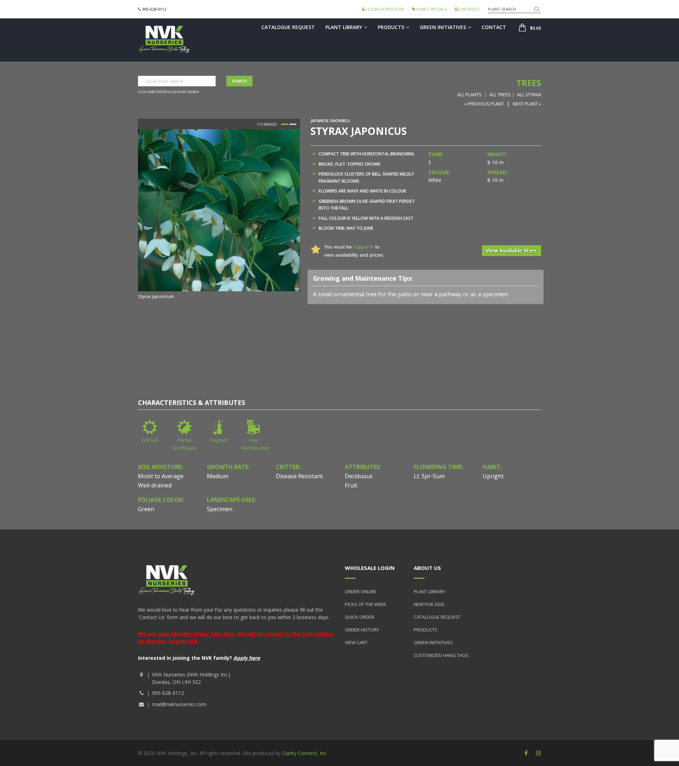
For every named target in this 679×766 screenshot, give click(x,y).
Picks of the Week (365, 604)
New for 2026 (429, 604)
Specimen (219, 509)
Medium (217, 476)
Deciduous (359, 476)
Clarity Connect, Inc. (304, 753)
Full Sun (149, 440)
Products (391, 27)
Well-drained (155, 485)
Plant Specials (431, 9)
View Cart (356, 642)
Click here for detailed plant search (168, 92)
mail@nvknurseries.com (179, 704)
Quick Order (359, 617)
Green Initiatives (443, 27)
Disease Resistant (299, 476)
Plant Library (343, 27)
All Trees (500, 94)
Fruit (351, 485)
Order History (362, 630)
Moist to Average (161, 476)
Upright (493, 476)
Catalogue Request (288, 27)
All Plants (469, 94)
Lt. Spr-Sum (429, 476)
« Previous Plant (484, 104)
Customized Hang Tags (441, 655)
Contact (494, 27)
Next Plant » (527, 104)
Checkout (469, 9)
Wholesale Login (370, 567)
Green (146, 509)
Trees (528, 82)
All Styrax (529, 94)
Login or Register (384, 9)
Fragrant (219, 440)
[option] (219, 215)
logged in (363, 247)
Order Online (360, 591)
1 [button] (284, 124)
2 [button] (292, 124)
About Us (427, 567)
